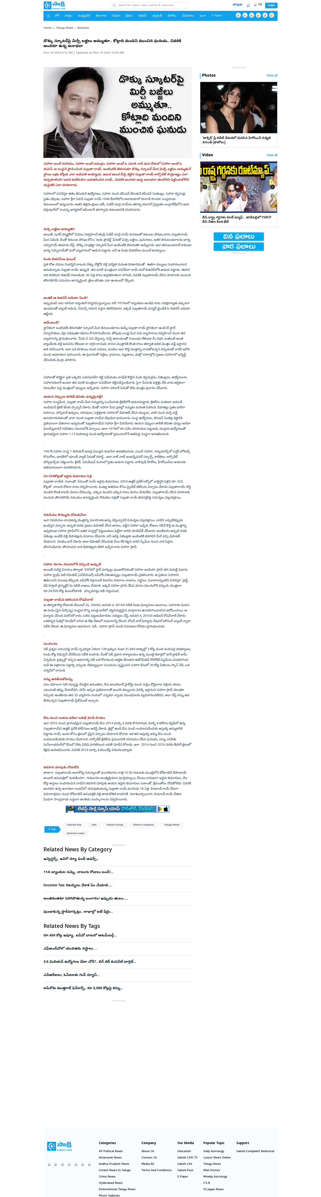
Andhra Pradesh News (114, 1164)
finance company (143, 825)
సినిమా (116, 16)
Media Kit (147, 1164)
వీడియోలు (188, 16)
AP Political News (111, 1151)
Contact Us (149, 1158)
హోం (57, 16)
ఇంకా (203, 16)
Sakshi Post (185, 1170)
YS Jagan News (213, 1189)
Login (271, 5)
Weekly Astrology (215, 1177)
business (83, 28)
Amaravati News (110, 1158)
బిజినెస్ (142, 16)
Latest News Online (217, 1158)
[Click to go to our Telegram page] (82, 1164)
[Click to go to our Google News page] (271, 15)
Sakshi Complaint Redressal (255, 1151)
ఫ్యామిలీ (157, 16)
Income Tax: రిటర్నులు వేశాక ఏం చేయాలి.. (116, 885)
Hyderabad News (111, 1183)
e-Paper (217, 16)
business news (76, 833)
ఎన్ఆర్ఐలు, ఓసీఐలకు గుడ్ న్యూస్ (113, 975)
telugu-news (64, 28)
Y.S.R (206, 1183)
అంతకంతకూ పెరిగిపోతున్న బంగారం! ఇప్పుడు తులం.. (117, 898)
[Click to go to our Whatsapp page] (244, 15)
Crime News (107, 1177)
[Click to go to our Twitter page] (251, 15)
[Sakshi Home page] (54, 5)
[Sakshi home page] (59, 1146)
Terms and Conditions (156, 1170)
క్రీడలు (129, 16)
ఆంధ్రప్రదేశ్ (84, 16)
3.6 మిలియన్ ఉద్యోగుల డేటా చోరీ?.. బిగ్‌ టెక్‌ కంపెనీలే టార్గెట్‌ (117, 962)
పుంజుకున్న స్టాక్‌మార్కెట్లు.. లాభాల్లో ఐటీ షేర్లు (116, 912)
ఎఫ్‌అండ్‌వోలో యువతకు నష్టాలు (115, 949)
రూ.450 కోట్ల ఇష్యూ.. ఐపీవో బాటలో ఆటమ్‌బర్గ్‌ (114, 935)
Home (47, 28)
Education (184, 1151)
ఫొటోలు (172, 16)
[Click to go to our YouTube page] (265, 15)
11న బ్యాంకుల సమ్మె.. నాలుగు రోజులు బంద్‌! (118, 872)
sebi (93, 825)
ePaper (237, 5)
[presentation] (204, 107)
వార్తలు (68, 16)
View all (272, 75)
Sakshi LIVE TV (187, 1158)
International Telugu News (117, 1189)
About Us (147, 1151)
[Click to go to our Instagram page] (258, 15)
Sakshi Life (184, 1164)
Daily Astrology (213, 1151)
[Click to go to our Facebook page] (238, 15)
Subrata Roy (74, 825)
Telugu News (172, 825)
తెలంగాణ (101, 16)
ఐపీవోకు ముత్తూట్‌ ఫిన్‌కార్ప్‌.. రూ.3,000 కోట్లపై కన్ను (116, 988)
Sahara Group (114, 825)
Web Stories (211, 1170)
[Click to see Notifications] (248, 5)
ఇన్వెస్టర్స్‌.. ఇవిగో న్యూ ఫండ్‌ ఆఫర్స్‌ (117, 859)
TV (259, 5)
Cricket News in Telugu (115, 1170)
